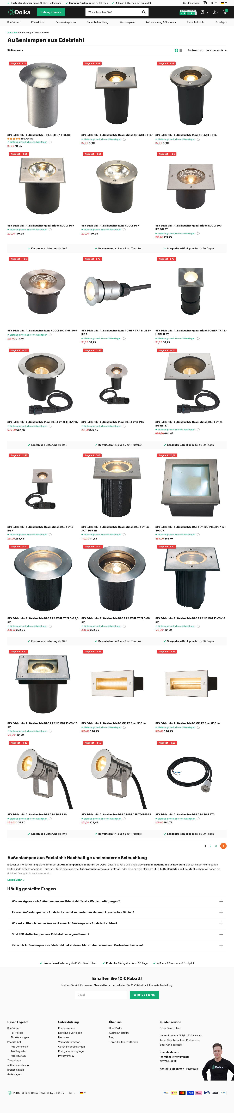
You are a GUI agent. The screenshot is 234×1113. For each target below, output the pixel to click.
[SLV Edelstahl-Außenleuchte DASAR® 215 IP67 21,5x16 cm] (117, 578)
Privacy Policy (66, 1055)
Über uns (115, 1022)
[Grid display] (176, 50)
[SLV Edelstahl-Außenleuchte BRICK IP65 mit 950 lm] (117, 683)
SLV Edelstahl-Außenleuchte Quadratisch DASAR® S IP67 (40, 528)
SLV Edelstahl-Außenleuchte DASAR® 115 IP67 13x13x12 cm (42, 725)
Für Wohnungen (20, 1037)
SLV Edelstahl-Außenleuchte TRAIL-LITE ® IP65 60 (39, 135)
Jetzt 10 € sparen (144, 994)
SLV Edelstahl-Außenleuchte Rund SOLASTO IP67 (186, 135)
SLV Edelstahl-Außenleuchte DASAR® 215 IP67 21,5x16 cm (115, 620)
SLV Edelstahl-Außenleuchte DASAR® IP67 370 (184, 814)
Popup (50, 142)
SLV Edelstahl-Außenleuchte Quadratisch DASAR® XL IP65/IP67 (189, 424)
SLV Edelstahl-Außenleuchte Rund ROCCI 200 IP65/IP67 (42, 330)
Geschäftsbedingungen (71, 1046)
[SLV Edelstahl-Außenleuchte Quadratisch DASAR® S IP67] (43, 487)
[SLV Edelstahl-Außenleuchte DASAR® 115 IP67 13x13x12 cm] (43, 683)
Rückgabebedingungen (71, 1051)
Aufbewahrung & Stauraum (161, 22)
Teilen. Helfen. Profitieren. (123, 1042)
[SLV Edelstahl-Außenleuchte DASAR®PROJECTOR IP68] (117, 774)
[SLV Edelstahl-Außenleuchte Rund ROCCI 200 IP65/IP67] (43, 290)
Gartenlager (14, 1074)
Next (223, 846)
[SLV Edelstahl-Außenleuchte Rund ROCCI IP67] (117, 186)
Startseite (12, 32)
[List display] (181, 50)
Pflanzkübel (38, 22)
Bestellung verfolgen (70, 1032)
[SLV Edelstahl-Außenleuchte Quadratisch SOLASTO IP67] (117, 95)
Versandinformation (69, 1042)
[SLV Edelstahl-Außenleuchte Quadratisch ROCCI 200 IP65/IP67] (191, 186)
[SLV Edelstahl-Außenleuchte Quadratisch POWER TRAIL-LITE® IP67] (191, 290)
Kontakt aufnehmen (172, 1068)
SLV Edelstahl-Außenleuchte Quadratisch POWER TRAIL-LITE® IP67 (191, 332)
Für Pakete (17, 1032)
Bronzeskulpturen (66, 22)
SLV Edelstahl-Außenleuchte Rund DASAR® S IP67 (112, 422)
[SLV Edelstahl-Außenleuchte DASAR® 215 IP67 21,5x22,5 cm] (43, 578)
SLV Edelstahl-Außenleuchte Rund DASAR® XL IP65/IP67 (42, 422)
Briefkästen (13, 22)
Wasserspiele (127, 22)
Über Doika (115, 1028)
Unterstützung (68, 1022)
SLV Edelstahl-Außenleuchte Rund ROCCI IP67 (110, 225)
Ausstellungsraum (119, 1032)
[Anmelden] (215, 12)
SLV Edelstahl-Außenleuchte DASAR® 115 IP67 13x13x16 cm (190, 620)
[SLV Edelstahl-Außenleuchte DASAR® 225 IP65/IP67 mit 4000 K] (191, 487)
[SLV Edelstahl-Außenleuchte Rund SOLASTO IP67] (191, 95)
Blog (111, 1037)
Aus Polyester (18, 1051)
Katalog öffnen (50, 12)
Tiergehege (14, 1060)
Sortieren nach (196, 50)
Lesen (14, 879)
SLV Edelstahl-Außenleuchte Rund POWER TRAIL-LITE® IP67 (116, 332)
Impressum (192, 1068)
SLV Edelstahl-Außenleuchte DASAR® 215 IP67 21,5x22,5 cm (42, 620)
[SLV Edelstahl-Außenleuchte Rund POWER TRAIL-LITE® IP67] (117, 290)
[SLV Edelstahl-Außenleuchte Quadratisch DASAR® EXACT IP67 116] (117, 487)
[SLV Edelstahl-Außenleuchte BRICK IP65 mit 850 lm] (191, 683)
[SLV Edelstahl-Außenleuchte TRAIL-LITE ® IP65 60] (43, 95)
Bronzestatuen (15, 1069)
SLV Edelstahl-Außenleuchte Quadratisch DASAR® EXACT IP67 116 (115, 528)
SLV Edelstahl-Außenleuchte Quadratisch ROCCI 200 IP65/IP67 (188, 227)
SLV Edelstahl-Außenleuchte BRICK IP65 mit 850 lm (187, 723)
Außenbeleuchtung (18, 1065)
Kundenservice (191, 3)
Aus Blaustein (18, 1055)
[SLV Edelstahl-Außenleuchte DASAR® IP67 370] (191, 774)
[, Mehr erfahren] (204, 12)
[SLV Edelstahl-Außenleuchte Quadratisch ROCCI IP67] (43, 186)
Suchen (144, 12)
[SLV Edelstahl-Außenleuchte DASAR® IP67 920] (43, 774)
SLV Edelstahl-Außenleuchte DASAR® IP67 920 (37, 814)
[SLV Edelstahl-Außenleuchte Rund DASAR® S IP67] (117, 382)
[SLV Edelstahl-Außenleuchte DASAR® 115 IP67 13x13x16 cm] (191, 578)
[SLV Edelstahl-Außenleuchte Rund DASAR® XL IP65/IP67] (43, 382)
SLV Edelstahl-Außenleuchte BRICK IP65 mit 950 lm (113, 723)
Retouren (63, 1037)
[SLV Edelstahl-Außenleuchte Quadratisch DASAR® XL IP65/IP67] (191, 382)
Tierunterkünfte (196, 22)
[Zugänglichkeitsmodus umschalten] (205, 3)
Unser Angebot (17, 1022)
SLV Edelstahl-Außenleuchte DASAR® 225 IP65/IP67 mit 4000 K (190, 528)
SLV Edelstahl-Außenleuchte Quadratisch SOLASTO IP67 (117, 135)
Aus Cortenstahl (19, 1046)
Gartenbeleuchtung (97, 22)
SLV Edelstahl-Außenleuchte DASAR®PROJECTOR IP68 (116, 814)
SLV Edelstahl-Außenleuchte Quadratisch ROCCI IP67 (40, 225)
